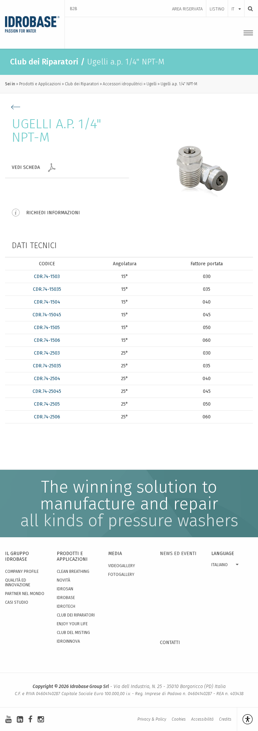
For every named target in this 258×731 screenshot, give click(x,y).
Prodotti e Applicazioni (40, 84)
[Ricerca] (248, 8)
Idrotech (66, 606)
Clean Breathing (73, 571)
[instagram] (41, 719)
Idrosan (65, 589)
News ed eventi (178, 553)
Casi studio (16, 602)
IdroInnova (68, 641)
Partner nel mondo (24, 593)
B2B (73, 8)
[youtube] (8, 719)
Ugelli (151, 84)
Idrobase (66, 597)
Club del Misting (73, 632)
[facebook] (30, 719)
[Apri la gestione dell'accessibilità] (245, 719)
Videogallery (121, 565)
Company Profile (22, 571)
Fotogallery (121, 574)
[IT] (236, 2)
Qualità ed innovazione (17, 582)
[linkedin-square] (20, 719)
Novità (63, 580)
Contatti (170, 642)
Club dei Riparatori (82, 84)
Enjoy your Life (72, 624)
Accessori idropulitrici (122, 84)
